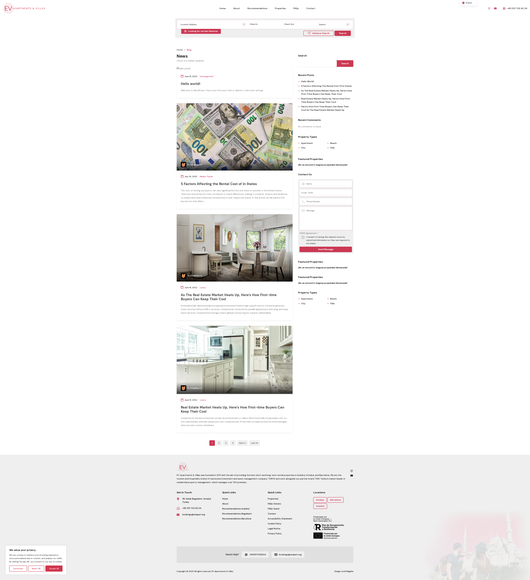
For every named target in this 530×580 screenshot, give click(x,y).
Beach (333, 143)
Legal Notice (274, 528)
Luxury (203, 287)
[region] (36, 559)
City (303, 147)
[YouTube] (495, 8)
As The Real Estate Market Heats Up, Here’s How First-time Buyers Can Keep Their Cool (229, 297)
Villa (332, 147)
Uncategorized (206, 76)
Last (253, 443)
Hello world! (190, 84)
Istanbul (320, 506)
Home (223, 8)
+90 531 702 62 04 (517, 8)
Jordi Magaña (347, 571)
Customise (18, 568)
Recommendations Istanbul (236, 508)
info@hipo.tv (196, 164)
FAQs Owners (274, 503)
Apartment (307, 143)
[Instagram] (489, 8)
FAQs (296, 8)
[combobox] (213, 24)
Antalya (320, 500)
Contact (310, 8)
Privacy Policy (275, 533)
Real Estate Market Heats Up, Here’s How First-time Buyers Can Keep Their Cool (232, 409)
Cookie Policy (274, 523)
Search (302, 55)
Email (304, 193)
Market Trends (206, 176)
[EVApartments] (24, 8)
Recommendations (257, 8)
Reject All (36, 568)
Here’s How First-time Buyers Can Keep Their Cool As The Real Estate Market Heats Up (325, 108)
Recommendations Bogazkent (237, 513)
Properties (280, 8)
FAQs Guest (273, 508)
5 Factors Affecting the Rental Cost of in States (219, 184)
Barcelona (335, 500)
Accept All (54, 568)
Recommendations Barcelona (236, 518)
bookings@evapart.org (193, 514)
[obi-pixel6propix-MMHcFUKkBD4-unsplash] (235, 359)
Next (241, 443)
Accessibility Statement (280, 518)
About (236, 8)
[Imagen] (235, 137)
